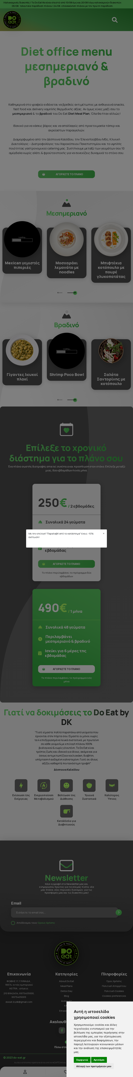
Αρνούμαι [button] (99, 1059)
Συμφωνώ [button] (82, 1059)
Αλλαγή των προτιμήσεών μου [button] (93, 1066)
